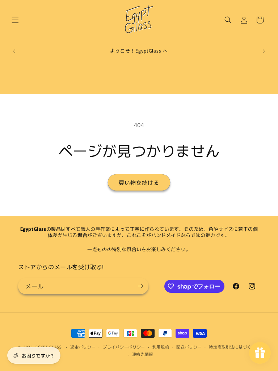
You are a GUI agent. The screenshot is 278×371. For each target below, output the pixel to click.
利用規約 (160, 347)
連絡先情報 (142, 354)
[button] (15, 20)
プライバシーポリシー (124, 347)
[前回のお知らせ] (14, 51)
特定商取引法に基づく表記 (234, 347)
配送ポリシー (189, 347)
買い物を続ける (139, 182)
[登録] (140, 286)
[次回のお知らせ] (264, 51)
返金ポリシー (83, 347)
